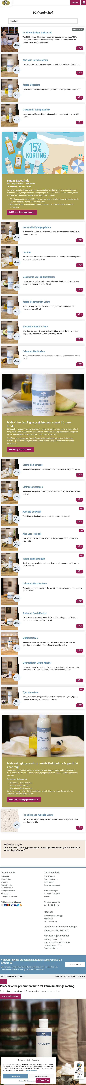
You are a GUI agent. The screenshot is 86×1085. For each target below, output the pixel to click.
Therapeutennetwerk (9, 896)
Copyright (71, 976)
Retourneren (48, 882)
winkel (75, 2)
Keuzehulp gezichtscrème (20, 449)
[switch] (79, 1077)
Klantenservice (49, 876)
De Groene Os (75, 964)
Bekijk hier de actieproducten (21, 212)
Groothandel (5, 894)
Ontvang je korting (10, 996)
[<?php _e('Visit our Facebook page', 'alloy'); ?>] (49, 905)
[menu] (83, 2)
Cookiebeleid (22, 1081)
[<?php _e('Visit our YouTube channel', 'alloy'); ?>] (52, 905)
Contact (47, 896)
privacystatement (32, 1070)
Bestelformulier (7, 888)
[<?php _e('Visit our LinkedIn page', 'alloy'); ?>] (55, 905)
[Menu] (82, 1062)
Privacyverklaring (32, 1081)
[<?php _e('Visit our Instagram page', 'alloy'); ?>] (45, 905)
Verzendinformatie (51, 879)
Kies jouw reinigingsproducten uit (23, 799)
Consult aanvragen (51, 891)
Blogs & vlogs (6, 879)
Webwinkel (5, 876)
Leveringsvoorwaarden (52, 885)
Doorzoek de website (52, 894)
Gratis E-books (6, 885)
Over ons (4, 882)
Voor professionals (8, 891)
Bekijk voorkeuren (41, 1076)
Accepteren (16, 1076)
